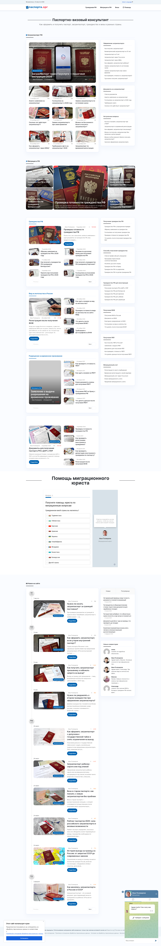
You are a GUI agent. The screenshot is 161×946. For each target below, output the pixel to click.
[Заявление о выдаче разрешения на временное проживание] (45, 382)
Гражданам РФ (91, 7)
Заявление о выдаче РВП (113, 345)
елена (113, 649)
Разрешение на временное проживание (45, 356)
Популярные (125, 591)
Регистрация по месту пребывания (116, 370)
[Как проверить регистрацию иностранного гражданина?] (69, 438)
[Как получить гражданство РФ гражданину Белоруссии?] (34, 262)
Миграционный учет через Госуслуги (116, 376)
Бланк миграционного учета (113, 379)
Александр (114, 686)
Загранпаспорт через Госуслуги (115, 57)
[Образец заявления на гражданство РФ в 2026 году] (39, 176)
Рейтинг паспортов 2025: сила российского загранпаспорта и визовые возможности (81, 823)
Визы (117, 7)
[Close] (43, 921)
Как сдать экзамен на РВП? (85, 373)
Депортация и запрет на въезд (39, 425)
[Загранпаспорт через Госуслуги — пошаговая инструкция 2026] (62, 62)
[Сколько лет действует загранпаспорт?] (39, 113)
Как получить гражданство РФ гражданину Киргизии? (121, 204)
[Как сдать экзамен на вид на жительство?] (69, 301)
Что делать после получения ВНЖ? (116, 327)
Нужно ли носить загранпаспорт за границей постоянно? (80, 606)
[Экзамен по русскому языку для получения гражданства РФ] (121, 176)
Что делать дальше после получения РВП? (118, 354)
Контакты (122, 933)
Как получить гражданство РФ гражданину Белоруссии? (51, 264)
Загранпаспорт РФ (34, 35)
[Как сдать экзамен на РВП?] (69, 373)
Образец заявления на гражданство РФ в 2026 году (39, 182)
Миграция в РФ (106, 7)
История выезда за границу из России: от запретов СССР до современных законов (81, 853)
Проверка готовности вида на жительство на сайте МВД (85, 313)
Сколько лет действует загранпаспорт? (117, 106)
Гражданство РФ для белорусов (115, 291)
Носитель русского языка (113, 263)
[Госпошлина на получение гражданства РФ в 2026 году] (69, 273)
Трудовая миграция (71, 419)
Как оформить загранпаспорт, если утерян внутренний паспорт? (81, 640)
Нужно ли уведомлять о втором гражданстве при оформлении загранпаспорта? (81, 698)
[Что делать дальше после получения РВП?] (69, 400)
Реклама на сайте (120, 930)
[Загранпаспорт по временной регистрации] (85, 136)
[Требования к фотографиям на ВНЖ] (69, 330)
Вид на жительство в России (41, 293)
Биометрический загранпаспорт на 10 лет (118, 51)
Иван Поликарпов (38, 79)
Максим (114, 677)
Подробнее (68, 244)
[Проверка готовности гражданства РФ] (80, 188)
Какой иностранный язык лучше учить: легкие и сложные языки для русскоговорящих (116, 630)
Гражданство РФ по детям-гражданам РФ (118, 272)
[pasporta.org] (37, 7)
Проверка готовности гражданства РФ (80, 202)
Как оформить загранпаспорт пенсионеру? (118, 129)
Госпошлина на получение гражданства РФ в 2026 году (85, 275)
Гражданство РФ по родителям (114, 269)
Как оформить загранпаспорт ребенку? (117, 63)
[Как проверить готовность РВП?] (69, 363)
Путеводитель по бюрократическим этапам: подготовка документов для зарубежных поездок (115, 607)
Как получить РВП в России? (114, 342)
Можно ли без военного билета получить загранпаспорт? (84, 124)
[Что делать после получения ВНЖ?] (69, 321)
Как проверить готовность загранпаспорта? (118, 75)
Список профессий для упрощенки (115, 256)
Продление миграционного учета (115, 381)
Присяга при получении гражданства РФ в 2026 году (49, 275)
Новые (108, 591)
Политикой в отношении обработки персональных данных (24, 933)
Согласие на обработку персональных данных (105, 933)
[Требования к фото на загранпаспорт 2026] (62, 136)
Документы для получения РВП (114, 348)
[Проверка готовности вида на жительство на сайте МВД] (69, 310)
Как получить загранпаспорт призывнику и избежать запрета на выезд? (80, 670)
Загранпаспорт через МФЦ (113, 60)
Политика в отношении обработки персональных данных (72, 933)
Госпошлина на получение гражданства (117, 232)
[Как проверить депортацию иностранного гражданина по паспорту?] (69, 451)
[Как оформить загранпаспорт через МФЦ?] (39, 136)
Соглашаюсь (24, 938)
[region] (24, 931)
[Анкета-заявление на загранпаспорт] (39, 91)
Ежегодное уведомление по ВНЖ (115, 321)
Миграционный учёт (52, 419)
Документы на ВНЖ (111, 318)
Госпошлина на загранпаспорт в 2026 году (118, 100)
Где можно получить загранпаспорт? (116, 78)
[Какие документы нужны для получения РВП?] (69, 382)
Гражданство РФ (36, 222)
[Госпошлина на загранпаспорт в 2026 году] (62, 91)
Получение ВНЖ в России (113, 315)
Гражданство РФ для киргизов (114, 294)
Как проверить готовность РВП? (115, 351)
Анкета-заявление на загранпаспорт (116, 97)
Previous (35, 281)
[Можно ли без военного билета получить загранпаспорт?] (85, 113)
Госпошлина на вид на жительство (115, 324)
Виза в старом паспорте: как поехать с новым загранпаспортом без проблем (81, 793)
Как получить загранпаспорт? (114, 48)
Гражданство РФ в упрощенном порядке (117, 226)
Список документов (111, 94)
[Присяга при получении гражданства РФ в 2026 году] (34, 273)
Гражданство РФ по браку (113, 266)
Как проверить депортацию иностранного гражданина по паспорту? (85, 453)
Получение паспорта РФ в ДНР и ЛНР (116, 288)
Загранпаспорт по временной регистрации (118, 126)
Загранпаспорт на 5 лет (112, 54)
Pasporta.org (110, 930)
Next (90, 281)
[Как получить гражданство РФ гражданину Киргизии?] (121, 199)
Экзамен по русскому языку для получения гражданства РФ (120, 182)
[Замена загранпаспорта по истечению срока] (85, 91)
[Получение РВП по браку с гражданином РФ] (69, 391)
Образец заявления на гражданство (116, 229)
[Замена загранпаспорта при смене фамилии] (62, 113)
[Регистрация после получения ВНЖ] (69, 461)
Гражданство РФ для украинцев (115, 299)
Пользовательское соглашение (45, 933)
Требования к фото (110, 103)
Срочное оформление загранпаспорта (116, 142)
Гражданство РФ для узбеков (114, 296)
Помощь (127, 7)
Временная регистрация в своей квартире (118, 373)
